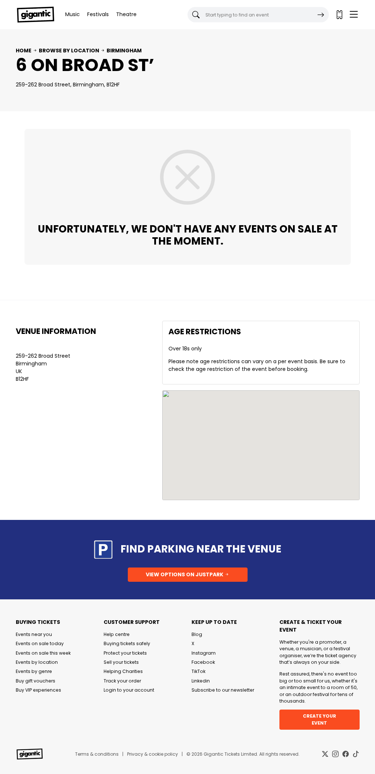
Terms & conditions (97, 754)
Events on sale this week (43, 653)
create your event (319, 719)
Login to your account (129, 690)
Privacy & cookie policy (152, 754)
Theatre (126, 14)
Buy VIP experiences (38, 690)
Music (72, 14)
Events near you (34, 634)
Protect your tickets (125, 653)
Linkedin (201, 681)
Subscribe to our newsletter (223, 690)
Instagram (204, 653)
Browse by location (69, 50)
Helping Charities (123, 671)
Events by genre (34, 671)
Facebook (203, 662)
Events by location (37, 662)
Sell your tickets (121, 662)
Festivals (98, 14)
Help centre (117, 634)
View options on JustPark (185, 574)
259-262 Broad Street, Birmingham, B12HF (68, 84)
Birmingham (124, 50)
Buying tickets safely (127, 643)
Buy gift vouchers (35, 681)
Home (23, 50)
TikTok (198, 671)
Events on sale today (40, 643)
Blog (197, 634)
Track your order (122, 681)
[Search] (321, 15)
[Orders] (339, 14)
